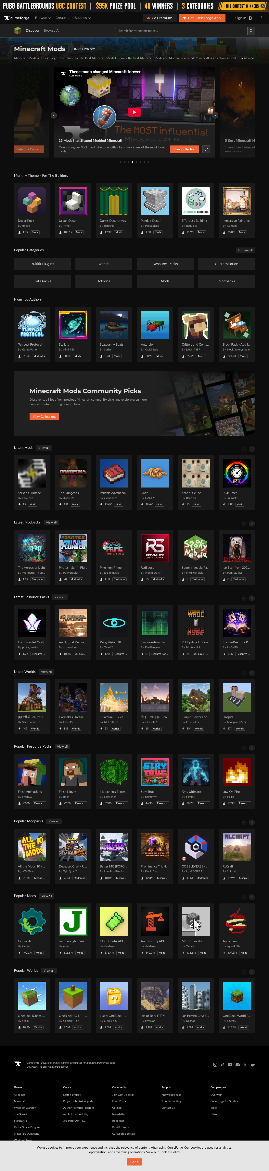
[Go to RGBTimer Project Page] (237, 482)
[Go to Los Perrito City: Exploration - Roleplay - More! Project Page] (196, 1005)
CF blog (117, 1108)
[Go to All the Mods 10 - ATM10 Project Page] (32, 856)
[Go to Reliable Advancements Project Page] (114, 482)
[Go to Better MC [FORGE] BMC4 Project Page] (114, 856)
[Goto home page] (17, 18)
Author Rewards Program (78, 1108)
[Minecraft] (18, 31)
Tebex (214, 1108)
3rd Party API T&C (74, 1120)
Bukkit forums (120, 1127)
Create (61, 18)
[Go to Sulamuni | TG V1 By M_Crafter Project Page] (114, 706)
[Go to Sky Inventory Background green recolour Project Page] (155, 632)
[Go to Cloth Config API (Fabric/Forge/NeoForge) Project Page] (114, 931)
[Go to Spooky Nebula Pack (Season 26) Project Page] (196, 557)
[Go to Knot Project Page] (155, 482)
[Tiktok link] (222, 1064)
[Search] (251, 31)
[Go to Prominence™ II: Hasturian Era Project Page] (155, 856)
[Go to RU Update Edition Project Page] (196, 632)
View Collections (44, 416)
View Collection (184, 149)
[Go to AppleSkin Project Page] (237, 931)
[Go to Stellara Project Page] (73, 334)
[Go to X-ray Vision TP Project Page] (114, 632)
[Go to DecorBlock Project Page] (32, 210)
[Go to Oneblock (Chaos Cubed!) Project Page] (32, 1005)
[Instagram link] (215, 1064)
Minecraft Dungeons (26, 1133)
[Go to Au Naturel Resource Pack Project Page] (73, 632)
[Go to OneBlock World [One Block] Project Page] (237, 1005)
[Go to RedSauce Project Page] (155, 557)
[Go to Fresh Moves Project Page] (73, 781)
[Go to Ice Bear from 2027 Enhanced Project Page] (237, 557)
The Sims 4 (20, 1114)
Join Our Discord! (123, 1095)
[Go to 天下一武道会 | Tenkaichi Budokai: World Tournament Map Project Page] (155, 706)
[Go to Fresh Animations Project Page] (32, 781)
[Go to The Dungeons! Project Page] (73, 482)
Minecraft (20, 1101)
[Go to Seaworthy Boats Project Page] (114, 334)
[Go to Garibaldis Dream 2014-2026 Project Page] (73, 706)
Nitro (214, 1114)
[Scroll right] (252, 449)
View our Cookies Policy (163, 1152)
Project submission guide (78, 1101)
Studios (81, 18)
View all (44, 448)
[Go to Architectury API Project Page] (155, 931)
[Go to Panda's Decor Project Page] (155, 210)
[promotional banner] (134, 6)
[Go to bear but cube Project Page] (196, 482)
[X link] (245, 1064)
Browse (41, 18)
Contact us (168, 1108)
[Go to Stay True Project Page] (155, 781)
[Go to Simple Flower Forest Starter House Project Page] (196, 706)
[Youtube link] (230, 1064)
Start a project (72, 1095)
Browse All (52, 30)
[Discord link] (237, 1064)
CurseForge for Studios (224, 1101)
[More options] (261, 18)
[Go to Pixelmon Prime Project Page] (114, 557)
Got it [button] (134, 1162)
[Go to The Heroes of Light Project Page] (32, 557)
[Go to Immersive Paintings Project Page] (237, 210)
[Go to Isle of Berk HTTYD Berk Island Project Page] (155, 1005)
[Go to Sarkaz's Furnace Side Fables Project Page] (32, 482)
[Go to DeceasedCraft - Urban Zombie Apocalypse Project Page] (73, 856)
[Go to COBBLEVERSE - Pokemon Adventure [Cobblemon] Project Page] (196, 856)
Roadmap (118, 1120)
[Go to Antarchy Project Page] (155, 334)
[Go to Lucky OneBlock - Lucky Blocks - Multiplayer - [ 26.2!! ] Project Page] (114, 1005)
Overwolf (216, 1095)
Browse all (245, 250)
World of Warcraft (25, 1108)
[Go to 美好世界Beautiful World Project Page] (32, 706)
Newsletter (118, 1114)
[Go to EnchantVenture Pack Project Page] (237, 632)
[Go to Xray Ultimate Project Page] (196, 781)
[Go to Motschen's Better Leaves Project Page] (114, 781)
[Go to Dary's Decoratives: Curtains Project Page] (114, 210)
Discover (33, 30)
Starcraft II (20, 1120)
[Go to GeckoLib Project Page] (32, 931)
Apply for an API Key (75, 1114)
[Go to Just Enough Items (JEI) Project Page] (73, 931)
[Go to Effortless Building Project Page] (196, 210)
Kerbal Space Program (27, 1127)
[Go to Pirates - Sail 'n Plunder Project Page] (73, 557)
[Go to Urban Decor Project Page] (73, 210)
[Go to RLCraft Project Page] (237, 856)
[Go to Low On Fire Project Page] (237, 781)
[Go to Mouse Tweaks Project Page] (196, 931)
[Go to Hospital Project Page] (237, 706)
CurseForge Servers (123, 1133)
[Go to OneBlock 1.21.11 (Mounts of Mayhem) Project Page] (73, 1005)
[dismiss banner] (262, 6)
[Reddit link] (252, 1064)
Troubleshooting (171, 1101)
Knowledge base (171, 1095)
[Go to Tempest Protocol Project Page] (32, 334)
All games (19, 1095)
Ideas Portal (119, 1101)
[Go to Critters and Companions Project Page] (196, 334)
